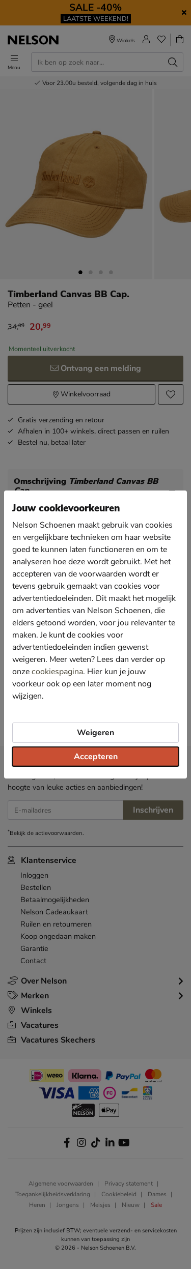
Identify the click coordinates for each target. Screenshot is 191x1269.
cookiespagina (57, 671)
